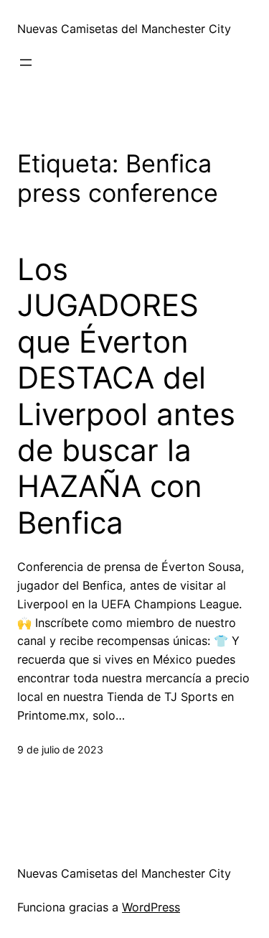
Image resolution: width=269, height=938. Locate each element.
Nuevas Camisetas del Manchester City (124, 29)
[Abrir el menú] (25, 62)
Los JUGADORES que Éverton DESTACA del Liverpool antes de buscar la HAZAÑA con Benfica (126, 396)
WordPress (151, 907)
